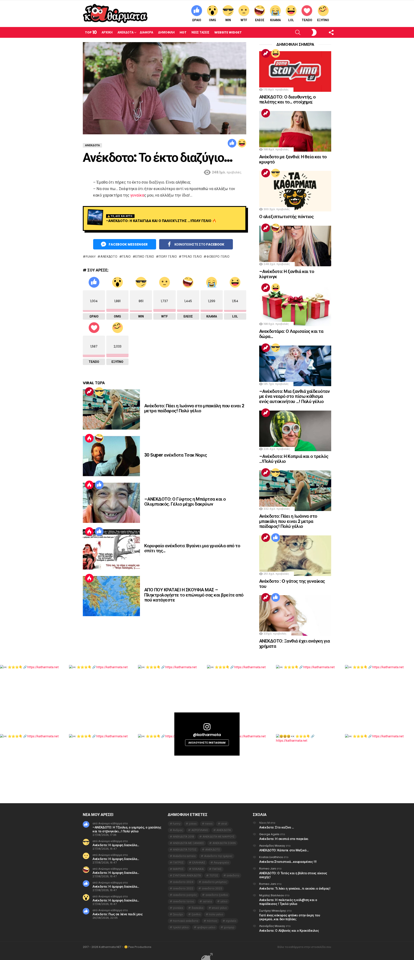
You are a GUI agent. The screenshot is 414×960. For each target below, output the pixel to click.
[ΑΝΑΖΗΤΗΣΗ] (290, 32)
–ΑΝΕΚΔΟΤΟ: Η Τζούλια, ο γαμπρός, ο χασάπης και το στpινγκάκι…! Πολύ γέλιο (127, 829)
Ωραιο (196, 20)
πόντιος (212, 921)
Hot (183, 32)
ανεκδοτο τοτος (183, 901)
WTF (244, 20)
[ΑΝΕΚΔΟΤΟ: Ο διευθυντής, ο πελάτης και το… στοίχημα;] (295, 71)
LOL (291, 20)
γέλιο (126, 256)
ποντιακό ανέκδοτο (185, 921)
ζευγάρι (178, 914)
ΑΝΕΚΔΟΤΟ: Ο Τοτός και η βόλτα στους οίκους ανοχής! (293, 875)
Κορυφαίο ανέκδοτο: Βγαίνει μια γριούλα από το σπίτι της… (192, 548)
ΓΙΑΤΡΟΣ (178, 862)
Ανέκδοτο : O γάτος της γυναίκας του (292, 583)
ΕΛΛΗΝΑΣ (198, 862)
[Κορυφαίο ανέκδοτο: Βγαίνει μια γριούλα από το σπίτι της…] (111, 549)
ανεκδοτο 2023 (212, 888)
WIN (228, 20)
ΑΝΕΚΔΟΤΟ (108, 256)
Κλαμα (275, 20)
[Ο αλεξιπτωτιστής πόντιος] (295, 191)
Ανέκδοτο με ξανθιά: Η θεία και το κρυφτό (293, 159)
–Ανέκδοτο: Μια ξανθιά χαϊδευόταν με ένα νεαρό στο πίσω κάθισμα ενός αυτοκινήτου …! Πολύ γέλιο (294, 396)
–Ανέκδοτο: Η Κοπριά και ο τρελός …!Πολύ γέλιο (293, 459)
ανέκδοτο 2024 (183, 882)
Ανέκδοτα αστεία (184, 856)
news (209, 824)
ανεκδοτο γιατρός (185, 895)
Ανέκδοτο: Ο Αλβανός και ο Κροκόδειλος (289, 930)
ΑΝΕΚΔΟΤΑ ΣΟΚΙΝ (224, 843)
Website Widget (228, 32)
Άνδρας (178, 830)
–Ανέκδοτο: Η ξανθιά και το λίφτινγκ (286, 274)
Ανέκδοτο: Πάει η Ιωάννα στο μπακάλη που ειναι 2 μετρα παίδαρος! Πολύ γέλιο (194, 408)
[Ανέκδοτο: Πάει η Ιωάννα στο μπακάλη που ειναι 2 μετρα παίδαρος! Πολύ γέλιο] (111, 409)
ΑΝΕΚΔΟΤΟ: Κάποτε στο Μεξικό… (284, 850)
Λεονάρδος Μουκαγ (272, 846)
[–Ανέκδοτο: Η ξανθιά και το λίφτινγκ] (295, 246)
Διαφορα (146, 32)
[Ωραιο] (232, 143)
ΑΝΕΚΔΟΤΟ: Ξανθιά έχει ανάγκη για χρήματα (294, 643)
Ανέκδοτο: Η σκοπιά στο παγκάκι (283, 838)
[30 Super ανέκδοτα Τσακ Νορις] (111, 456)
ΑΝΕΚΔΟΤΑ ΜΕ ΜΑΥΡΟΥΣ (219, 837)
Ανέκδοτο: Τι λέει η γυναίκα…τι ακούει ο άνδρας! (294, 888)
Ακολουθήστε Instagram (207, 742)
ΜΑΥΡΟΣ (178, 869)
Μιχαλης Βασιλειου (271, 895)
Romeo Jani (267, 868)
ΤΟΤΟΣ (214, 875)
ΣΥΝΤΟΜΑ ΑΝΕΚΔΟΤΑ (187, 875)
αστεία (207, 901)
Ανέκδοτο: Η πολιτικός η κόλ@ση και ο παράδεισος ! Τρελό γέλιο (288, 902)
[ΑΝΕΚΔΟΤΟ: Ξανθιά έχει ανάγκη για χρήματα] (295, 615)
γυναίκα (137, 195)
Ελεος (259, 20)
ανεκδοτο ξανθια (216, 895)
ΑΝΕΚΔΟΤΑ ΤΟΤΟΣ (185, 849)
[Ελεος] (99, 438)
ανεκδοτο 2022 (183, 888)
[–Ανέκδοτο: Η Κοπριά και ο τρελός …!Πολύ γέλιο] (295, 431)
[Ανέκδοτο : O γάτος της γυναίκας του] (295, 555)
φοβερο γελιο (218, 256)
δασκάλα (197, 908)
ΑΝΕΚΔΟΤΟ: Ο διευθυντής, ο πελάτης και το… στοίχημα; (287, 99)
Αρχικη (107, 32)
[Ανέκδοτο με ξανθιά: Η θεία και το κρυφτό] (295, 131)
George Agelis (269, 834)
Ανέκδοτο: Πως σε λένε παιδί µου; (118, 914)
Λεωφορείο (221, 862)
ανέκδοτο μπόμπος (214, 882)
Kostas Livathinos (271, 857)
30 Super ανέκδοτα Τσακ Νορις (175, 455)
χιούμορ (229, 927)
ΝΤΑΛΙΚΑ (198, 869)
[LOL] (242, 143)
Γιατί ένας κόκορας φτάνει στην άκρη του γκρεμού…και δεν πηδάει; (289, 917)
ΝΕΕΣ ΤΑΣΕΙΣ (200, 32)
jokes (193, 824)
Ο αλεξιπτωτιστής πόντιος (286, 216)
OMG (212, 20)
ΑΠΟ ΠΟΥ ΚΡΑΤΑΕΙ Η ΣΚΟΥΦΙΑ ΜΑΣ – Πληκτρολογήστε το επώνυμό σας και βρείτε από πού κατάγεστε (193, 595)
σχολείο (231, 921)
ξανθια (196, 914)
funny (91, 256)
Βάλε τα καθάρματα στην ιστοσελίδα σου (304, 947)
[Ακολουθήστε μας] (323, 32)
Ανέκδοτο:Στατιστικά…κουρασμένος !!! (288, 861)
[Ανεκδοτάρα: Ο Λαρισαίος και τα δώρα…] (295, 306)
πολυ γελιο (168, 256)
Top (91, 32)
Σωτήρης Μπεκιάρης (272, 911)
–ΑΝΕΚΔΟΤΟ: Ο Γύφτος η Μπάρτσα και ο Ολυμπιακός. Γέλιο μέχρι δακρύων (185, 501)
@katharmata (207, 734)
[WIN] (99, 391)
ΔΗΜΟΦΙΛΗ (166, 32)
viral (224, 824)
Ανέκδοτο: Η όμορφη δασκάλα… (116, 845)
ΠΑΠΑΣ (217, 869)
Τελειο (307, 20)
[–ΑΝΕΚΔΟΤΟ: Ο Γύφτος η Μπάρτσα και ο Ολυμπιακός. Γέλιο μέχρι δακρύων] (111, 503)
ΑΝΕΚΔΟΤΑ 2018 (183, 837)
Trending (89, 391)
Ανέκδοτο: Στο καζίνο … (276, 827)
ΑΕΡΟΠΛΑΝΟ (199, 830)
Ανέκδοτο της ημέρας (218, 856)
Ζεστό (89, 438)
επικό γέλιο (144, 256)
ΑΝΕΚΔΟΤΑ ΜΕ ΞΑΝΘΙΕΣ (188, 843)
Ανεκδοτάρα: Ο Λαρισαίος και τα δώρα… (291, 334)
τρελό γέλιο (192, 256)
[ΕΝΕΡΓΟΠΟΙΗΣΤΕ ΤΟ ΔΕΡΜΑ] (306, 32)
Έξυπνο (323, 20)
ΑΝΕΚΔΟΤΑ (223, 830)
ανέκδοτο (233, 875)
